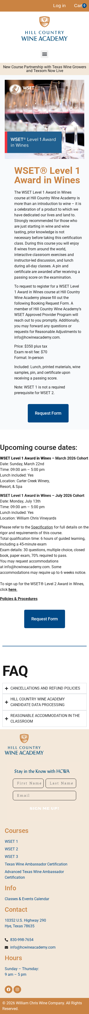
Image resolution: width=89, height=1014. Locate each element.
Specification (42, 527)
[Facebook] (8, 989)
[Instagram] (17, 989)
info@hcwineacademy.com (27, 567)
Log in (59, 5)
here (12, 589)
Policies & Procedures (18, 598)
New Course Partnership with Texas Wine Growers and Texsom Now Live (44, 69)
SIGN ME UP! (44, 808)
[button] (44, 54)
